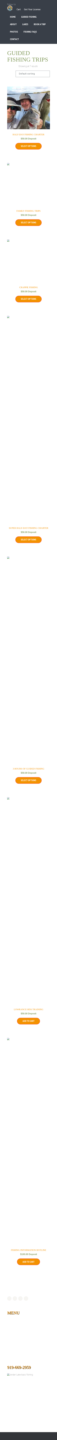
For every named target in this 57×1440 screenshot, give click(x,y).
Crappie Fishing (28, 287)
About (14, 1330)
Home (14, 1320)
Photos (14, 1344)
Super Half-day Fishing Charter (28, 528)
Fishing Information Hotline (28, 1250)
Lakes (14, 1335)
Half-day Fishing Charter (28, 134)
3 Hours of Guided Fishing (28, 769)
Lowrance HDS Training (28, 1009)
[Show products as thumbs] (9, 66)
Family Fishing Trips (28, 211)
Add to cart (29, 1020)
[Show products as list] (14, 66)
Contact (15, 1354)
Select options (28, 146)
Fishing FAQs (17, 1349)
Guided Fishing (18, 1325)
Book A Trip (16, 1339)
